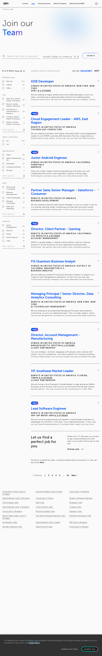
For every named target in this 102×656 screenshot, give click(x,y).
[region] (51, 645)
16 (68, 475)
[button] (34, 113)
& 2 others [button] (53, 236)
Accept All (90, 649)
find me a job (73, 449)
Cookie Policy (34, 643)
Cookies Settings (69, 649)
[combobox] (2, 129)
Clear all (18, 71)
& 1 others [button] (44, 91)
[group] (65, 90)
